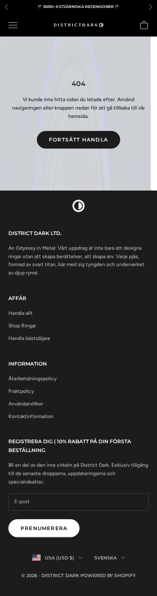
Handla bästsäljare (29, 338)
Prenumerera (44, 528)
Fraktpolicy (21, 391)
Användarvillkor (25, 404)
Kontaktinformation (31, 416)
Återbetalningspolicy (32, 379)
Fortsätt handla (78, 139)
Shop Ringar (22, 326)
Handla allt (20, 313)
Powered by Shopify (108, 575)
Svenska (105, 558)
